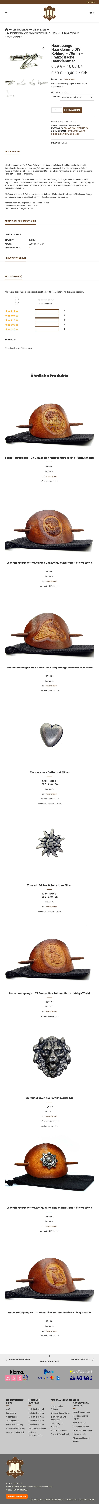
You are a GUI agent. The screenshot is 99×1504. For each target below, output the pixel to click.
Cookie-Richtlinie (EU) (15, 1432)
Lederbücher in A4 (36, 1409)
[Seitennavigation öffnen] (10, 13)
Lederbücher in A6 (36, 1417)
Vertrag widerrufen (17, 1496)
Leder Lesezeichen (81, 1426)
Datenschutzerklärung (15, 1428)
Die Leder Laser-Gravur (60, 1413)
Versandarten (12, 1417)
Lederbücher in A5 (36, 1413)
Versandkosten (69, 79)
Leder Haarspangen (81, 1412)
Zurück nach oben (49, 1361)
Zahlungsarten (12, 1421)
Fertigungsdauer (20, 1490)
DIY (69, 131)
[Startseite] (49, 13)
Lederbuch (17, 1483)
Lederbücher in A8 (36, 1424)
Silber (76, 134)
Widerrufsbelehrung (14, 1424)
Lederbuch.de (71, 1500)
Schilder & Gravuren (59, 1430)
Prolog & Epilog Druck (60, 1434)
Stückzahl (55, 96)
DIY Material (20, 29)
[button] (43, 48)
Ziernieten (39, 29)
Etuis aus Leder (79, 1423)
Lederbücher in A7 (36, 1421)
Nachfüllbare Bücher (37, 1428)
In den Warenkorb (72, 110)
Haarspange (66, 134)
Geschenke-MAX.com (54, 1500)
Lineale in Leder (79, 1434)
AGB (8, 1409)
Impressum (90, 2)
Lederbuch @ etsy (86, 1500)
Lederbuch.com (36, 1500)
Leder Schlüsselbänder (82, 1430)
